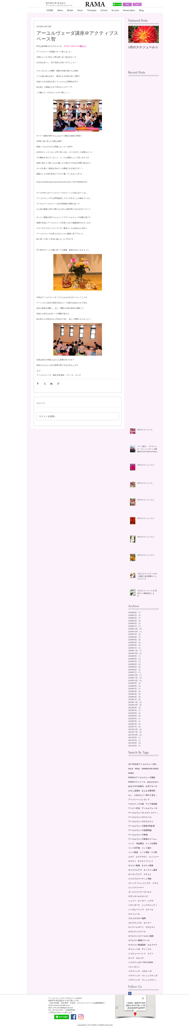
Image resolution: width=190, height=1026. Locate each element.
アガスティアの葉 (136, 803)
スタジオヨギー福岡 (137, 918)
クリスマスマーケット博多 (140, 878)
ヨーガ (78, 375)
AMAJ (137, 768)
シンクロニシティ (149, 905)
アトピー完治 (134, 808)
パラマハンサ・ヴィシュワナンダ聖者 (143, 979)
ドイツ (150, 953)
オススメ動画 (134, 865)
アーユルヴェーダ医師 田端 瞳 (141, 826)
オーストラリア (135, 874)
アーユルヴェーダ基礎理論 (140, 830)
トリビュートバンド (137, 953)
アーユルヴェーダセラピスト (141, 821)
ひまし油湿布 (134, 790)
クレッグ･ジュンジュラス (139, 883)
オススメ (132, 861)
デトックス (146, 949)
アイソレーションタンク (139, 799)
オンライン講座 (150, 870)
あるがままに (153, 781)
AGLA (130, 768)
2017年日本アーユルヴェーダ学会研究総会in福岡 (143, 764)
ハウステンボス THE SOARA (140, 962)
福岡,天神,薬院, (59, 375)
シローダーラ (134, 905)
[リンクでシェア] (58, 383)
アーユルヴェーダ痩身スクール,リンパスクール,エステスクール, (143, 839)
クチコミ (147, 874)
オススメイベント (145, 861)
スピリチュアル (135, 922)
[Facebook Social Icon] (73, 1017)
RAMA (131, 773)
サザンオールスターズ (138, 896)
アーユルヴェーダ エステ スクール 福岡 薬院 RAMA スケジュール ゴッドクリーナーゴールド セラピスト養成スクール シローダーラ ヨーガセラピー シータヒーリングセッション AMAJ (143, 812)
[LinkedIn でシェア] (51, 383)
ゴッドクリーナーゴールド (140, 892)
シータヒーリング (136, 909)
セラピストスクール (137, 931)
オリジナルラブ (135, 870)
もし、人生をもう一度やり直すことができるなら (143, 795)
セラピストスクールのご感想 (141, 936)
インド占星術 (151, 843)
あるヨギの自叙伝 (136, 786)
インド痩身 (133, 852)
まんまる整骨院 (148, 790)
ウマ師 (154, 852)
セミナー (147, 922)
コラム (155, 883)
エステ (131, 856)
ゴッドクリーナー (136, 887)
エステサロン (141, 856)
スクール (70, 375)
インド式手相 (134, 848)
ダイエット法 (134, 949)
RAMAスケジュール (136, 781)
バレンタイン (134, 966)
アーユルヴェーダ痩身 (138, 834)
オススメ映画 (147, 865)
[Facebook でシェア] (37, 383)
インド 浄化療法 (136, 843)
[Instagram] (81, 1017)
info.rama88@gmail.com (63, 1007)
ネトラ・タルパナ (136, 958)
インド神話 (144, 852)
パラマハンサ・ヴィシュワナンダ (142, 975)
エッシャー (154, 856)
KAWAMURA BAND (150, 768)
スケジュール (134, 914)
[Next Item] (154, 34)
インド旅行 (146, 848)
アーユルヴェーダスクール (140, 817)
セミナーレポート (136, 927)
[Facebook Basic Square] (129, 993)
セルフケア (152, 944)
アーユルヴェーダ (43, 375)
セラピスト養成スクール (139, 940)
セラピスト (150, 927)
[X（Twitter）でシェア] (44, 383)
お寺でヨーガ (151, 786)
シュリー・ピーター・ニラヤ (141, 900)
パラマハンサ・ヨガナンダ (140, 971)
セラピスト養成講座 (137, 944)
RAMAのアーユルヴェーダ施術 (141, 777)
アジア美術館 (151, 803)
